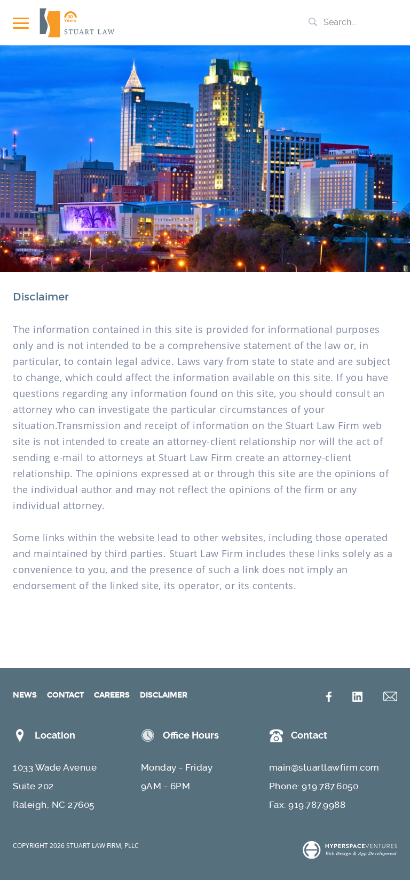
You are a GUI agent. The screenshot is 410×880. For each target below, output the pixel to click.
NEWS (25, 695)
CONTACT (65, 695)
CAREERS (112, 695)
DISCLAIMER (163, 695)
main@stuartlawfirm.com (324, 767)
